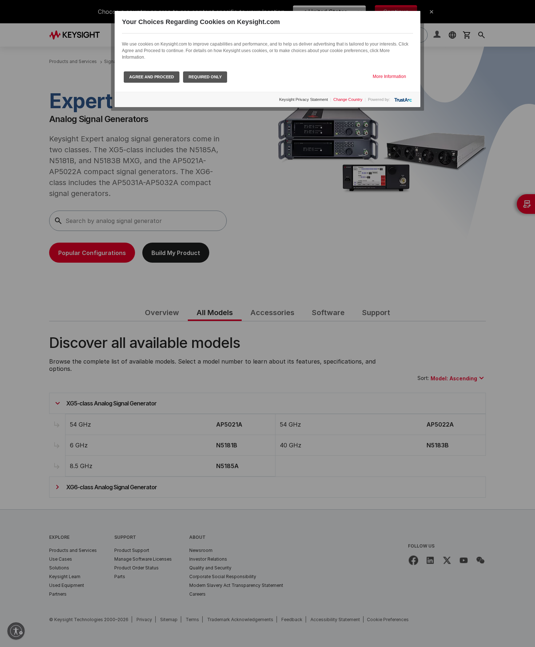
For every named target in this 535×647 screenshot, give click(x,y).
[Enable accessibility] (16, 631)
